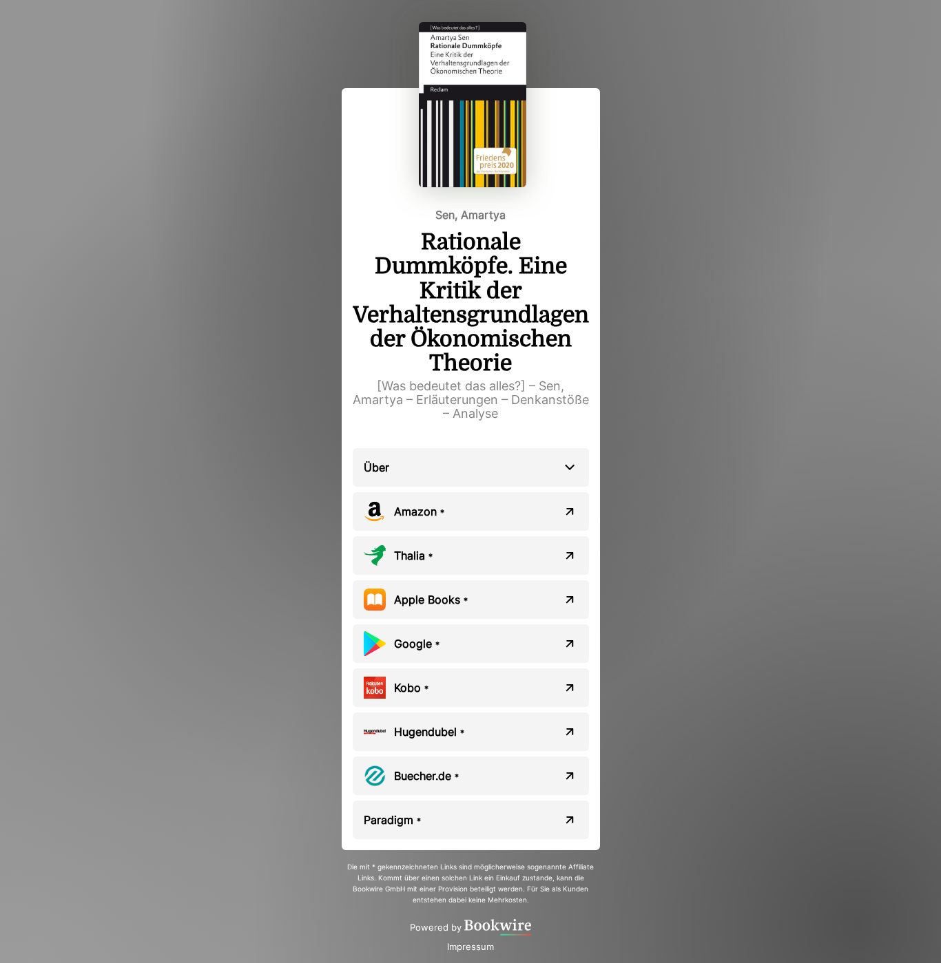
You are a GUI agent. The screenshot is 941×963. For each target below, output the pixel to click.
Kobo (411, 688)
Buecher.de (426, 776)
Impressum (470, 946)
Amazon (419, 511)
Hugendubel (429, 732)
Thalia (413, 555)
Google (417, 643)
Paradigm (392, 820)
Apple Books (431, 599)
